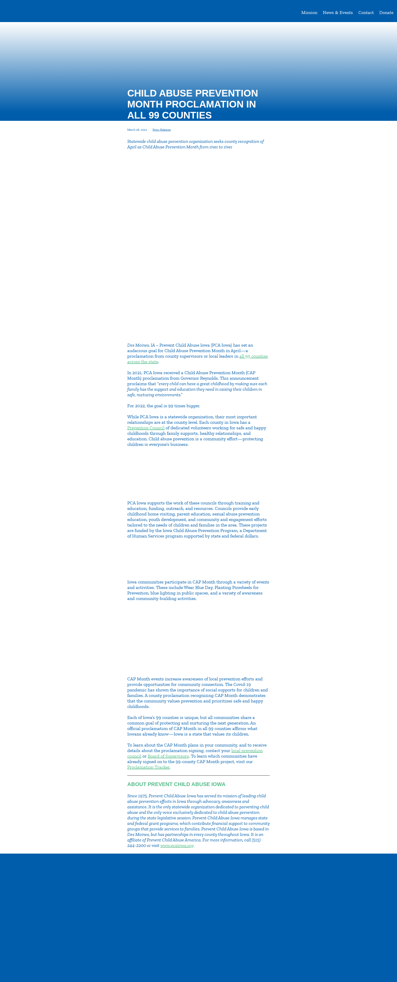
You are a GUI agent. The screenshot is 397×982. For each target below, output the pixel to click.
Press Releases (162, 129)
